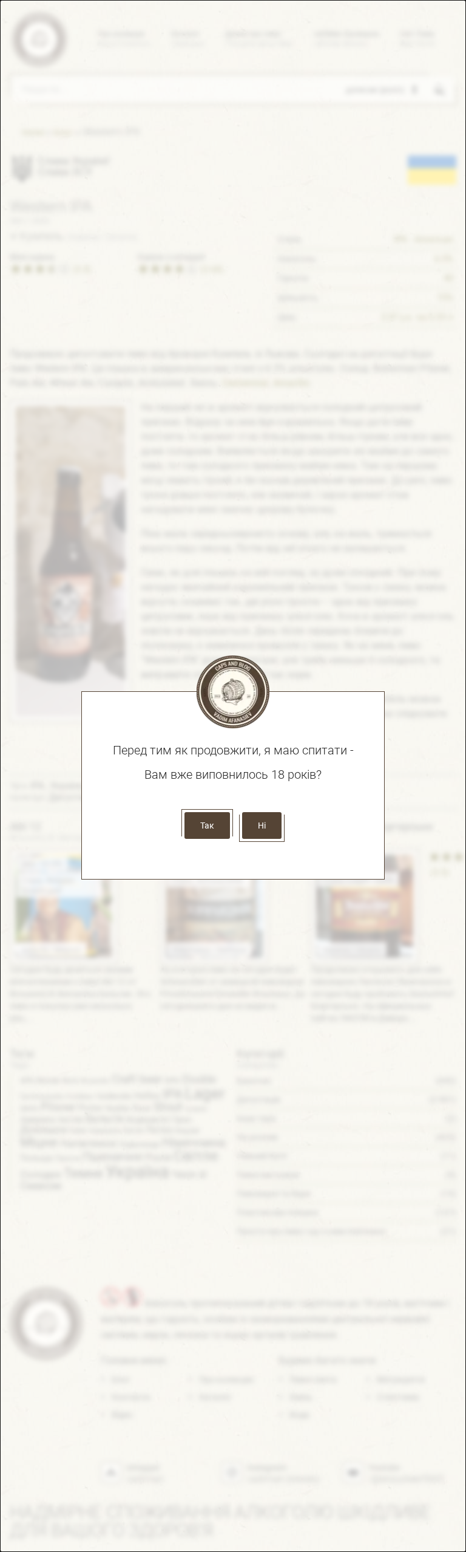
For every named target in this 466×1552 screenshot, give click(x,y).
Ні (262, 825)
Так (207, 825)
